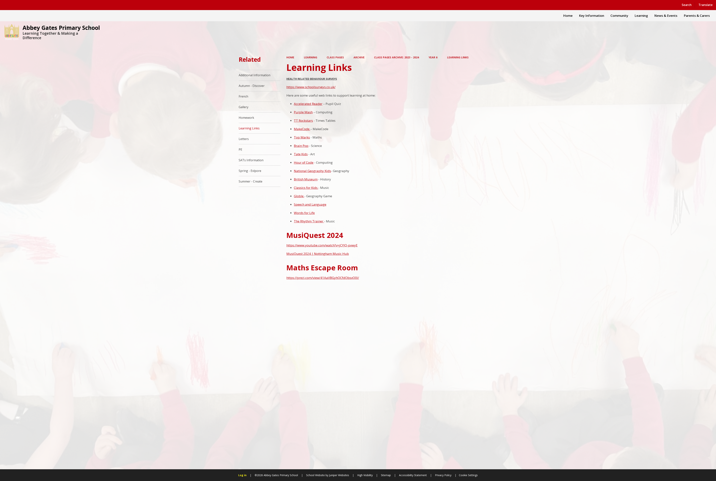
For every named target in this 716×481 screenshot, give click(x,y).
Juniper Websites (338, 475)
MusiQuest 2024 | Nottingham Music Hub (317, 253)
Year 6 (433, 57)
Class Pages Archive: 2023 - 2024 (396, 57)
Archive (359, 57)
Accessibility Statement (413, 475)
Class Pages (335, 57)
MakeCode (302, 129)
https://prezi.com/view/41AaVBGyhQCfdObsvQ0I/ (322, 278)
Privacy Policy (443, 475)
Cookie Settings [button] (468, 475)
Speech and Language (310, 204)
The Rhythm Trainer (309, 221)
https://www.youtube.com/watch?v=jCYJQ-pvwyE (322, 245)
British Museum (306, 179)
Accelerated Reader (308, 104)
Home (290, 57)
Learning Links (458, 57)
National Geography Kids (312, 171)
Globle (299, 196)
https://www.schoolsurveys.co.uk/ (310, 87)
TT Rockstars (303, 120)
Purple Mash (303, 112)
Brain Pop (301, 146)
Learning (310, 57)
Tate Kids (301, 154)
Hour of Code (303, 162)
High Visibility (365, 475)
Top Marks (302, 137)
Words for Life (304, 213)
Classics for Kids (306, 188)
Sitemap (386, 475)
